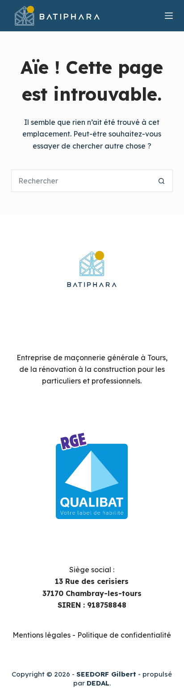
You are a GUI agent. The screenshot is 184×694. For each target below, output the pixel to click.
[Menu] (169, 16)
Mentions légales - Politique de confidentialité (92, 634)
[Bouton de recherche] (162, 181)
